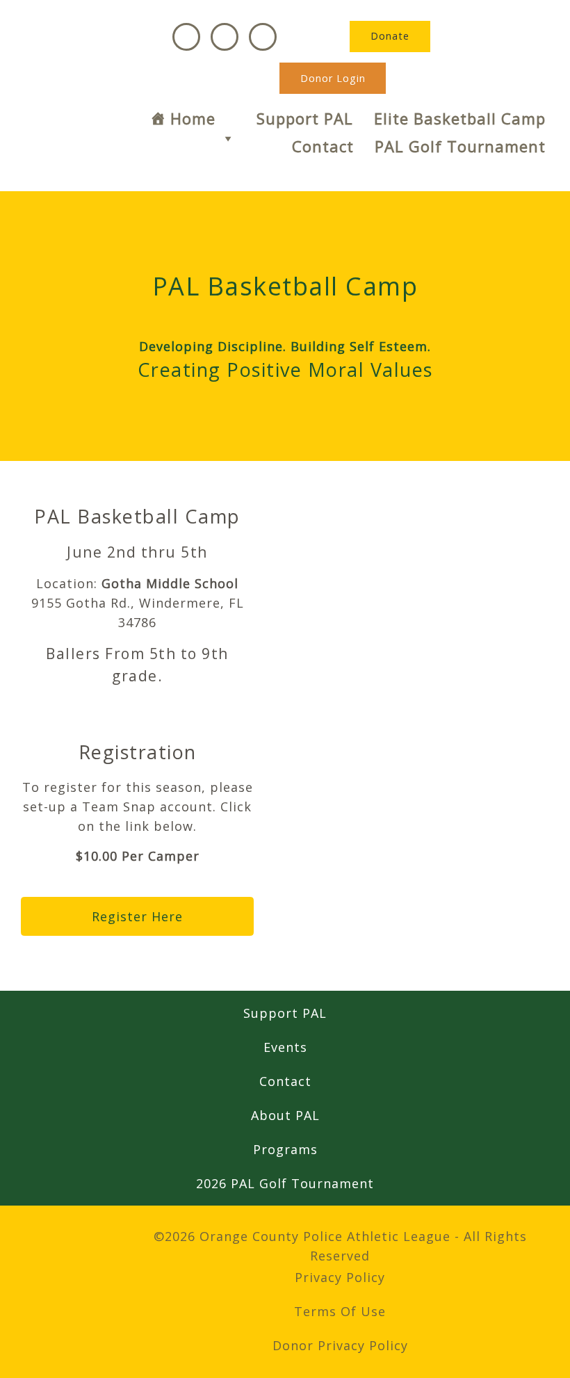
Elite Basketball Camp (460, 118)
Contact (323, 146)
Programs (285, 1149)
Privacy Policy (340, 1277)
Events (285, 1047)
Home (192, 118)
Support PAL (304, 118)
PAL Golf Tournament (460, 146)
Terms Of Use (340, 1311)
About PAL (285, 1115)
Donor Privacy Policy (340, 1345)
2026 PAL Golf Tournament (285, 1183)
